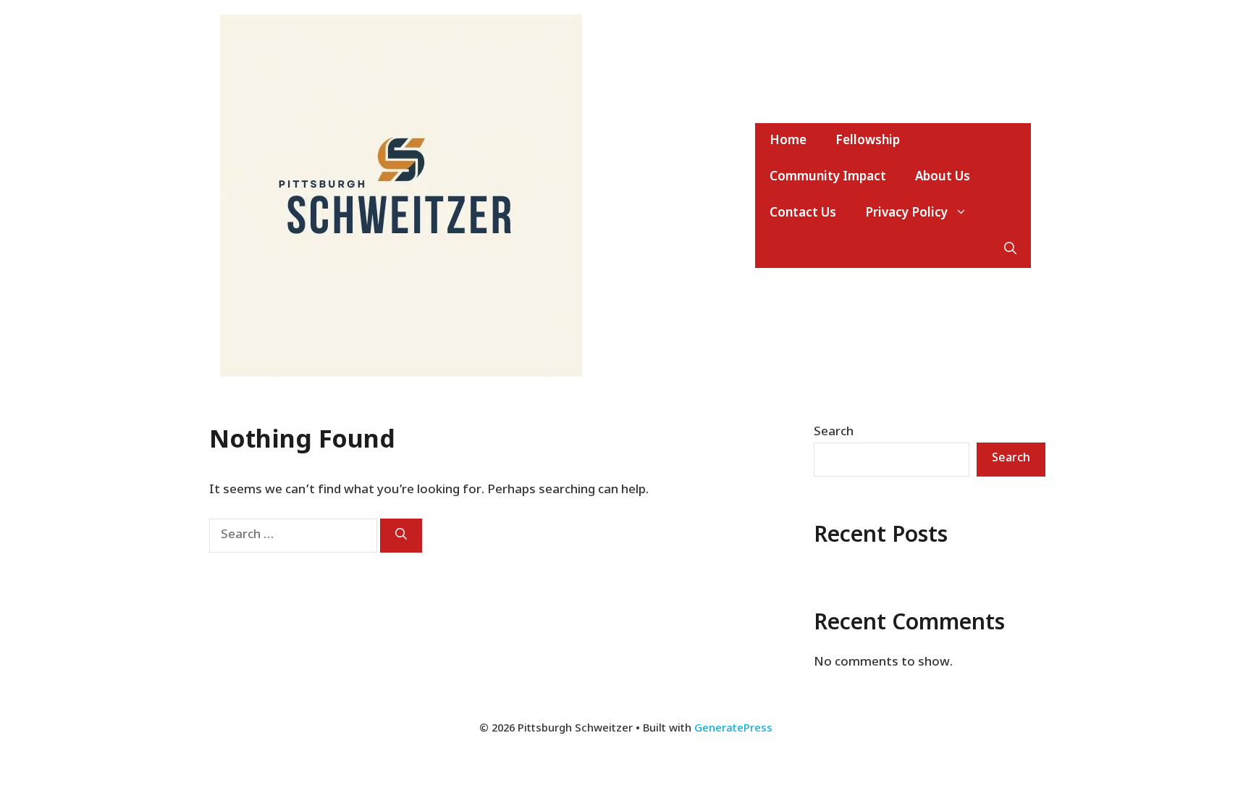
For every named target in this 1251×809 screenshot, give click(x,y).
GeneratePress (733, 729)
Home (788, 141)
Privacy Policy (906, 214)
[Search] (401, 536)
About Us (942, 177)
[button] (1010, 250)
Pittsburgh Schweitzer (674, 195)
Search (834, 432)
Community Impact (828, 177)
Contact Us (803, 214)
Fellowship (867, 141)
